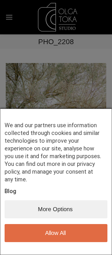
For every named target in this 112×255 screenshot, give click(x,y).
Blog (10, 191)
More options (55, 209)
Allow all (55, 233)
